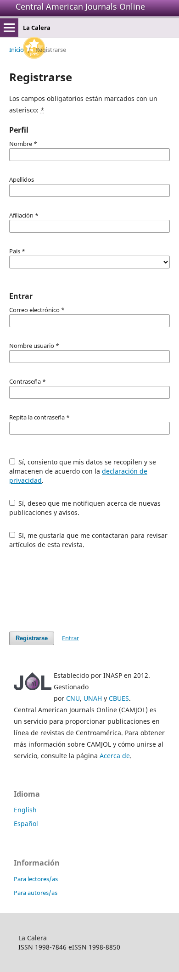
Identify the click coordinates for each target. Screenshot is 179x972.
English (25, 809)
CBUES (119, 698)
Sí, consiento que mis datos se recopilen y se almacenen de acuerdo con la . (83, 471)
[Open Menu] (9, 27)
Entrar (70, 638)
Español (26, 823)
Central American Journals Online (80, 6)
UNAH (93, 698)
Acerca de (115, 755)
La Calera (36, 27)
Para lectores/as (36, 879)
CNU (73, 698)
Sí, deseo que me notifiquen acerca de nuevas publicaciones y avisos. (85, 508)
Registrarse (32, 638)
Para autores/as (35, 892)
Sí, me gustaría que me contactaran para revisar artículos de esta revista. (88, 540)
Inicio (16, 49)
